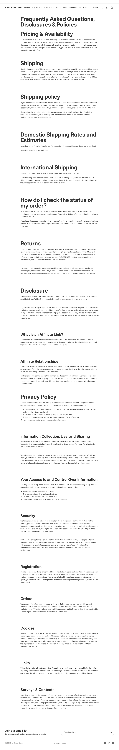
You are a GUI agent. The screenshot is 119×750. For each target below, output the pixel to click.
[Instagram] (108, 743)
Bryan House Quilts (16, 743)
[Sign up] (110, 732)
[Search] (101, 7)
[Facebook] (104, 743)
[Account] (106, 7)
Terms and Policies (59, 743)
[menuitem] (85, 8)
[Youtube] (113, 743)
